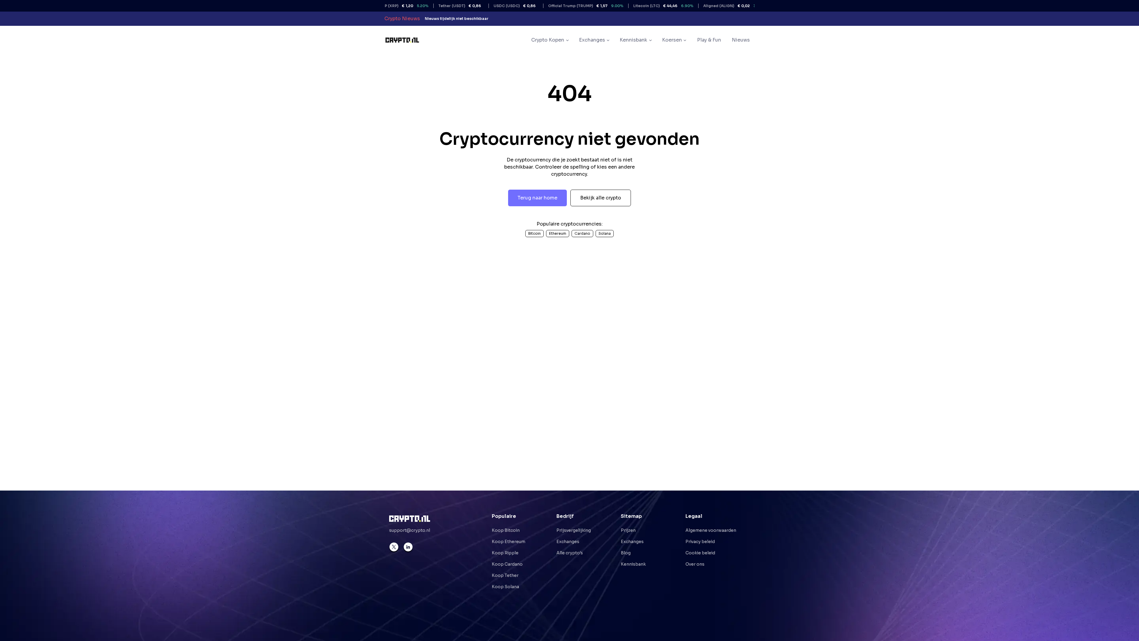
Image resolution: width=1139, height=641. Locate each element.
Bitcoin (534, 233)
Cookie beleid (700, 553)
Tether (433, 6)
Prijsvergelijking (573, 530)
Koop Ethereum (508, 541)
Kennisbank (633, 564)
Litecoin (637, 6)
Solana (605, 233)
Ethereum (557, 233)
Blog (626, 553)
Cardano (582, 233)
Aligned (709, 6)
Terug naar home (537, 198)
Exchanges (567, 541)
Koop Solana (505, 586)
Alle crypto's (569, 553)
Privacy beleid (700, 541)
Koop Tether (505, 575)
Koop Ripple (505, 553)
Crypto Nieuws (402, 18)
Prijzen (628, 530)
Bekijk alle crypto (600, 198)
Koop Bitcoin (506, 530)
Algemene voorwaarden (710, 530)
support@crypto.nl (409, 530)
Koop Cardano (507, 564)
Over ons (694, 564)
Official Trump (559, 6)
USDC (488, 6)
